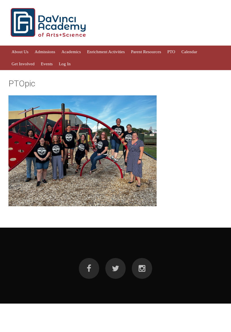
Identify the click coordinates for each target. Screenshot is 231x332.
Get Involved (23, 63)
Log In (65, 63)
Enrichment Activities (106, 51)
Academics (71, 51)
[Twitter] (115, 268)
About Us (20, 51)
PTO (171, 51)
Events (47, 63)
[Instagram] (142, 268)
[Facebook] (89, 268)
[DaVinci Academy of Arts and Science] (48, 38)
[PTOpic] (82, 150)
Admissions (45, 51)
